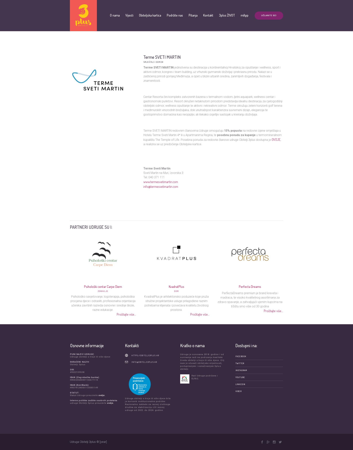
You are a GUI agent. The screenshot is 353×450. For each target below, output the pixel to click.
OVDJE (276, 140)
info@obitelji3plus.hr (144, 362)
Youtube (240, 377)
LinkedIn (240, 384)
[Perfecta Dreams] (250, 254)
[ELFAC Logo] (185, 379)
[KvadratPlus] (176, 254)
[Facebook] (262, 442)
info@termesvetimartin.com (160, 187)
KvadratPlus (176, 287)
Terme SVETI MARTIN (162, 57)
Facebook (241, 356)
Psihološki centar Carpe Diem (103, 287)
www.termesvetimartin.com (160, 182)
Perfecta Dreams (250, 287)
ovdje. (102, 395)
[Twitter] (280, 442)
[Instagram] (274, 442)
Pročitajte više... (126, 314)
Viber (239, 391)
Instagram (241, 370)
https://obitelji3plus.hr (145, 355)
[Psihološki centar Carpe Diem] (103, 254)
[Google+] (268, 442)
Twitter (240, 363)
